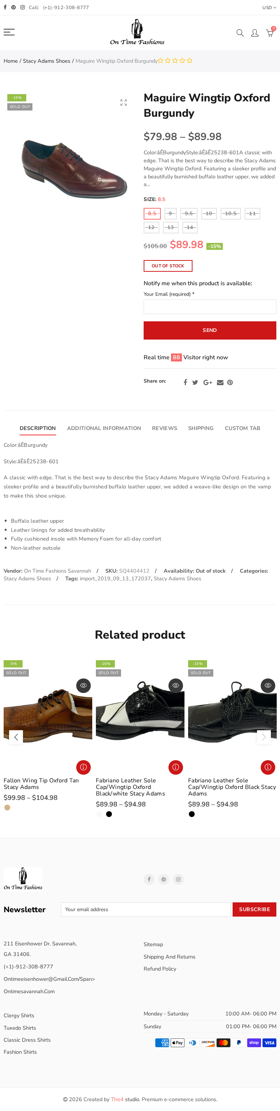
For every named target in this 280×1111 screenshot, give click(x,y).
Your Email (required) (169, 294)
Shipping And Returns (169, 956)
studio (125, 1099)
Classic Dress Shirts (27, 1040)
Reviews (164, 428)
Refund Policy (160, 968)
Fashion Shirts (20, 1052)
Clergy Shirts (19, 1015)
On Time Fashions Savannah (57, 570)
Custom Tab (243, 428)
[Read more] (83, 767)
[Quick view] (83, 685)
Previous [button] (16, 737)
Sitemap (153, 944)
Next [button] (264, 737)
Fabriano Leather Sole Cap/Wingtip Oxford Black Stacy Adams (232, 787)
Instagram (178, 879)
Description (38, 428)
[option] (48, 734)
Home (11, 61)
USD (267, 8)
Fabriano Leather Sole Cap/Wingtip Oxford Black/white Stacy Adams (130, 787)
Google (207, 382)
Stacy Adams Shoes (46, 61)
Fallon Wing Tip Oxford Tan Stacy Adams (41, 783)
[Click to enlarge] (123, 102)
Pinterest (230, 382)
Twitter (195, 382)
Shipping (201, 428)
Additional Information (104, 428)
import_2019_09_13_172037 (115, 578)
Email (220, 382)
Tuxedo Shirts (20, 1027)
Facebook (185, 382)
